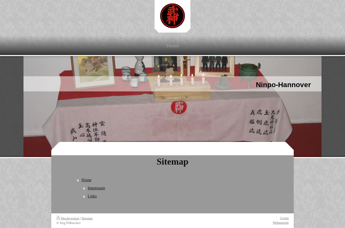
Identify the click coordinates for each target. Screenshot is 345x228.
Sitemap (87, 218)
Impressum (96, 188)
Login (284, 218)
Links (92, 196)
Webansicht (281, 222)
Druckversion (70, 218)
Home (86, 180)
